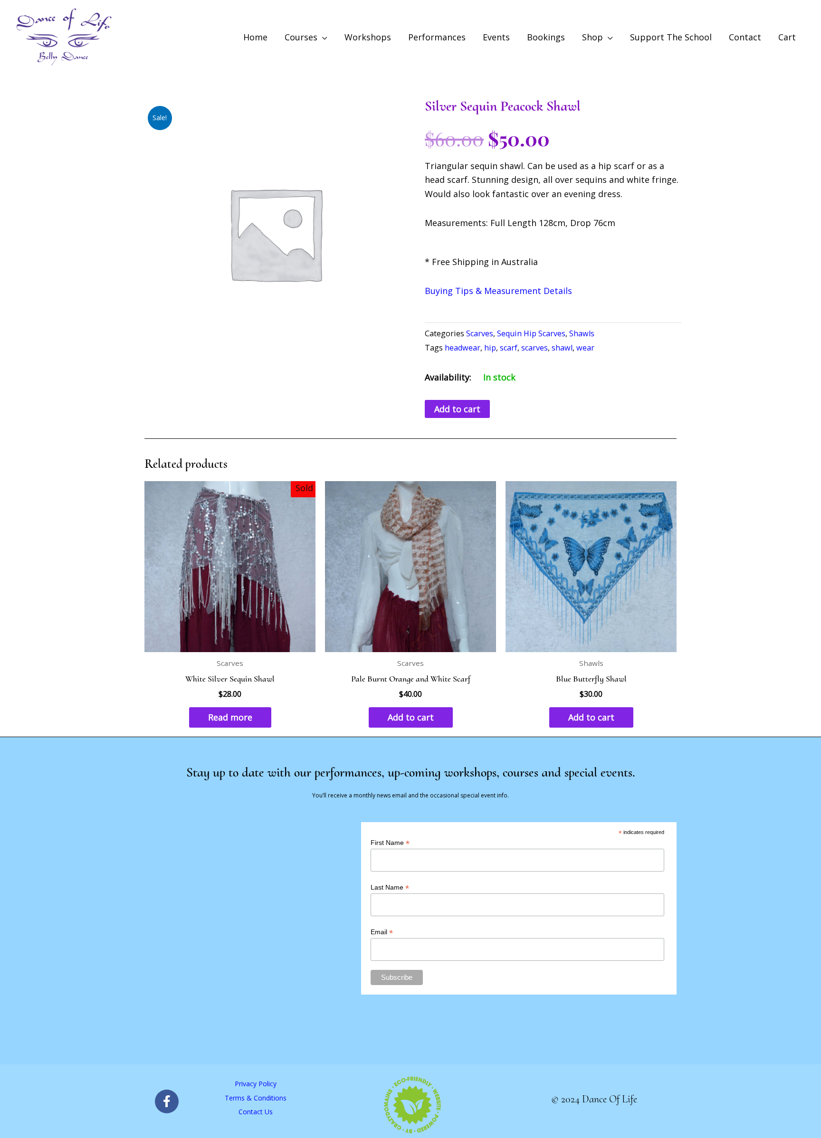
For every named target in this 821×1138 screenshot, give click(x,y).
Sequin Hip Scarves (531, 333)
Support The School (671, 37)
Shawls (581, 333)
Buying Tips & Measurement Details (498, 290)
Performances (437, 37)
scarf (508, 347)
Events (496, 37)
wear (585, 347)
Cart (787, 37)
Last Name (390, 887)
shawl (562, 347)
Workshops (367, 37)
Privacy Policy (256, 1083)
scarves (534, 347)
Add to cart (457, 409)
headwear (462, 347)
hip (490, 347)
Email (382, 932)
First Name (390, 842)
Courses (301, 37)
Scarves (479, 333)
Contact (745, 37)
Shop (592, 37)
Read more (230, 717)
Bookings (546, 37)
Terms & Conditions (255, 1097)
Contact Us (256, 1111)
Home (255, 37)
